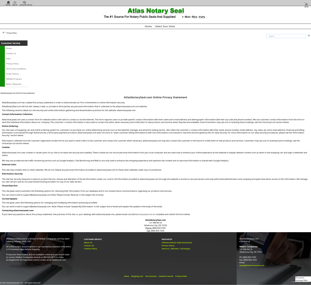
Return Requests (13, 84)
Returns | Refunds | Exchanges (176, 248)
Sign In (14, 5)
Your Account (150, 276)
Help (8, 58)
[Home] (3, 32)
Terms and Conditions (16, 68)
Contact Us (11, 53)
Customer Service (26, 5)
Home (8, 5)
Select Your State (165, 26)
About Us (88, 242)
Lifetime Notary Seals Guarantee (177, 242)
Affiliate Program (14, 79)
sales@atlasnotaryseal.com (140, 214)
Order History (12, 74)
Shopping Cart (137, 276)
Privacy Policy (12, 63)
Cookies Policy (90, 248)
